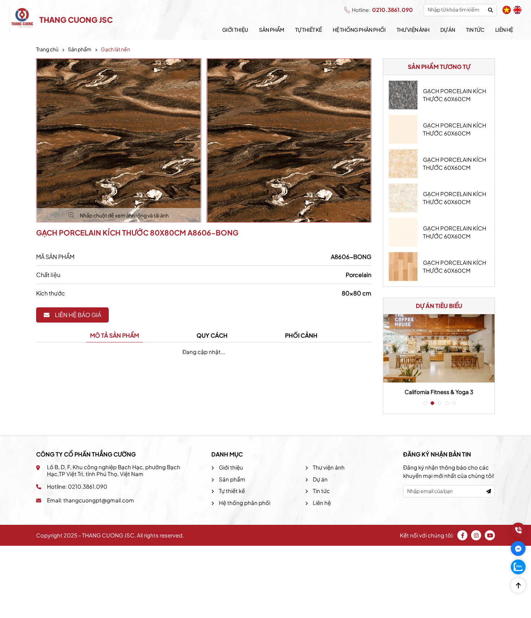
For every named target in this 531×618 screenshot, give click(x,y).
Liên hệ (504, 29)
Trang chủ (47, 49)
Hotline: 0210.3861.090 (77, 486)
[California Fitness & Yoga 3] (439, 348)
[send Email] (488, 491)
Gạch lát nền (115, 49)
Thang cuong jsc (76, 20)
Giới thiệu (235, 29)
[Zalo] (518, 566)
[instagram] (476, 535)
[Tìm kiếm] (490, 10)
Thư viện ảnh (413, 29)
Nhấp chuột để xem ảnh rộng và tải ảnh (124, 215)
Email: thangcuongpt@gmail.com (90, 500)
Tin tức (475, 29)
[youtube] (490, 535)
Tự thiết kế (308, 29)
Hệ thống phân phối (359, 29)
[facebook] (462, 535)
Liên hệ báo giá (78, 315)
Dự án (447, 29)
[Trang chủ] (22, 19)
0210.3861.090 (382, 9)
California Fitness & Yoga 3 (439, 391)
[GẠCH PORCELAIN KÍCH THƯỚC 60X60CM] (403, 95)
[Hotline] (518, 530)
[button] (424, 403)
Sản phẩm (271, 29)
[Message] (518, 548)
